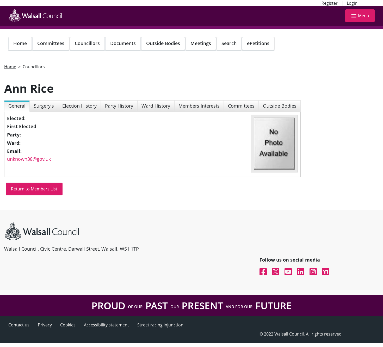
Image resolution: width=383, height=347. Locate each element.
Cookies (68, 325)
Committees (50, 43)
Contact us (18, 325)
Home (20, 43)
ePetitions (258, 43)
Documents (123, 43)
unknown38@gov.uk (29, 159)
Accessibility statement (106, 325)
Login (352, 3)
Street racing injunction (160, 325)
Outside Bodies (163, 43)
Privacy (45, 325)
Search (229, 43)
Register (330, 3)
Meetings (200, 43)
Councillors (87, 43)
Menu (363, 15)
